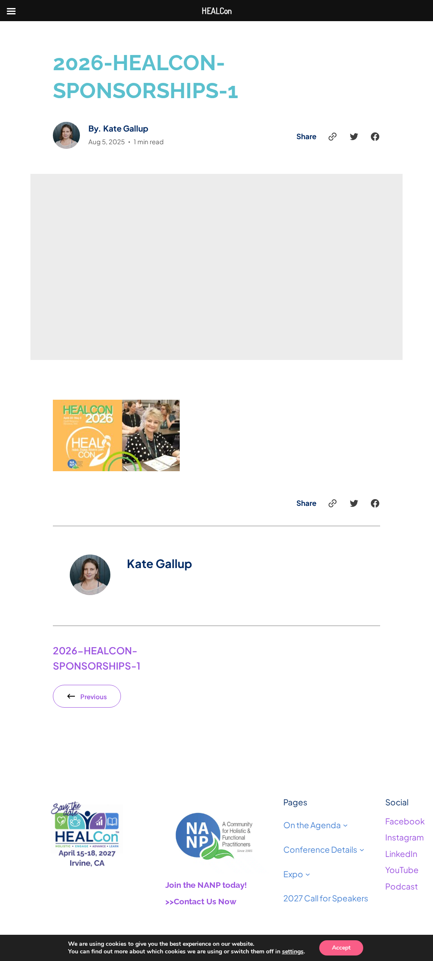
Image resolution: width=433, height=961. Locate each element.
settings (293, 952)
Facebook (405, 821)
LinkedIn (401, 853)
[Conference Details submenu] (361, 849)
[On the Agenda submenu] (345, 825)
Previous (93, 696)
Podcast (401, 886)
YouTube (402, 870)
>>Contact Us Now (200, 901)
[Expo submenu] (307, 873)
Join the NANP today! (206, 885)
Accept (341, 948)
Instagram (404, 837)
